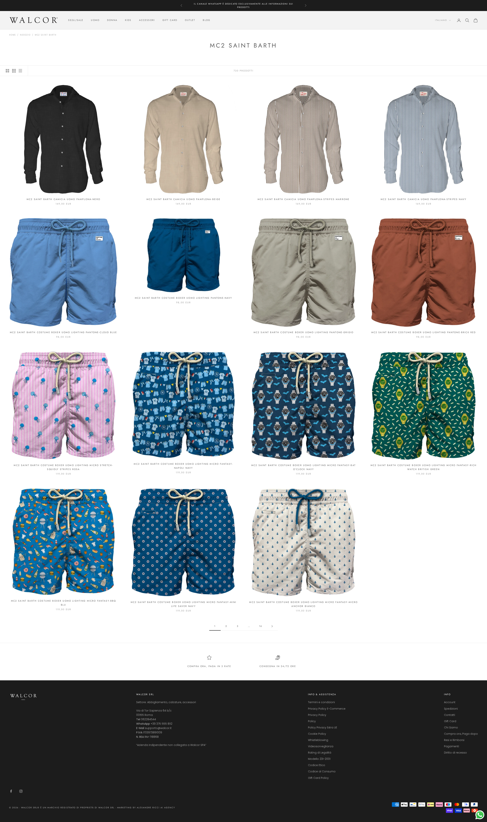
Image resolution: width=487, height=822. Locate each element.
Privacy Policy (317, 715)
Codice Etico (316, 765)
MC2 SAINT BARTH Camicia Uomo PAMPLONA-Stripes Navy (423, 199)
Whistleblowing (318, 740)
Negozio (25, 34)
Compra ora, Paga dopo (461, 734)
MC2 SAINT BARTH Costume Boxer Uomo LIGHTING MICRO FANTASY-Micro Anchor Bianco (303, 604)
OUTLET (190, 20)
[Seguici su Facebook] (11, 791)
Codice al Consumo (322, 771)
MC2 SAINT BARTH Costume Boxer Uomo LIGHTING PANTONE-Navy (183, 298)
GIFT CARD (169, 20)
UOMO (95, 20)
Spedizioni (451, 709)
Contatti (449, 715)
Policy (312, 721)
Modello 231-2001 (319, 759)
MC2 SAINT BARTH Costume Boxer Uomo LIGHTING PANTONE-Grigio (303, 332)
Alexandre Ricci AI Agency (156, 807)
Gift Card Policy (318, 778)
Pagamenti (451, 746)
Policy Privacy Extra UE (322, 727)
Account (449, 702)
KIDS (128, 20)
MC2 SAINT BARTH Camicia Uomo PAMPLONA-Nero (63, 199)
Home (12, 34)
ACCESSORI (147, 20)
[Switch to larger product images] (7, 71)
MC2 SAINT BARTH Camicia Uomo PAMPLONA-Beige (183, 199)
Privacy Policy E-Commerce (326, 709)
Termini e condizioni (321, 702)
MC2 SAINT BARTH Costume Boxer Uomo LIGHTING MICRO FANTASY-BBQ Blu (63, 602)
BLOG (206, 20)
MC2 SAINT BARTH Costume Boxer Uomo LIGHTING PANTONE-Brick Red (423, 332)
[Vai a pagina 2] (272, 626)
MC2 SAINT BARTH (45, 34)
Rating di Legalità (319, 752)
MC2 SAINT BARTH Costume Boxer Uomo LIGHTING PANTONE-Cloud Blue (63, 332)
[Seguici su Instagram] (21, 791)
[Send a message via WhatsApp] (480, 815)
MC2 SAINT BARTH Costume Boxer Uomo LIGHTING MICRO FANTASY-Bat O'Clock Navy (303, 467)
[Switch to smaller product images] (14, 71)
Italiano (441, 20)
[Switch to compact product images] (20, 71)
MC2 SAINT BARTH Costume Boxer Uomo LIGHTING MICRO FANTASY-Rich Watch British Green (424, 467)
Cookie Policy (317, 734)
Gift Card (450, 721)
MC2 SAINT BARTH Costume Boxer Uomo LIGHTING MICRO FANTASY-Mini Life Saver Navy (183, 604)
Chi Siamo (451, 727)
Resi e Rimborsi (454, 740)
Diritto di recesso (455, 752)
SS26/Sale (75, 20)
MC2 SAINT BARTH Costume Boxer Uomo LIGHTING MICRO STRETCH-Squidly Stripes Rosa (63, 467)
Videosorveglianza (320, 746)
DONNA (112, 20)
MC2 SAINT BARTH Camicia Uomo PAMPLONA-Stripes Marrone (303, 199)
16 (260, 626)
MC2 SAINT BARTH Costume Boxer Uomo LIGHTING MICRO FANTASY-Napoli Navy (183, 465)
